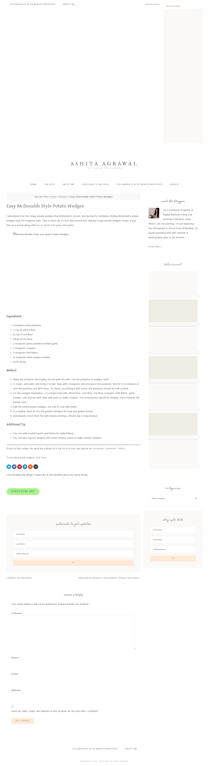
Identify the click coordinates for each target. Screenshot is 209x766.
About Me (131, 749)
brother (65, 220)
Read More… (156, 246)
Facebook (110, 448)
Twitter (121, 448)
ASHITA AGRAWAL (104, 164)
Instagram (98, 448)
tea (38, 225)
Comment (17, 613)
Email (65, 448)
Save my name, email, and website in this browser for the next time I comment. (55, 711)
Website (16, 690)
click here (41, 457)
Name (15, 657)
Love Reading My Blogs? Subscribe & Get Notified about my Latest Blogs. (47, 475)
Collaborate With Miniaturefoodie (95, 749)
